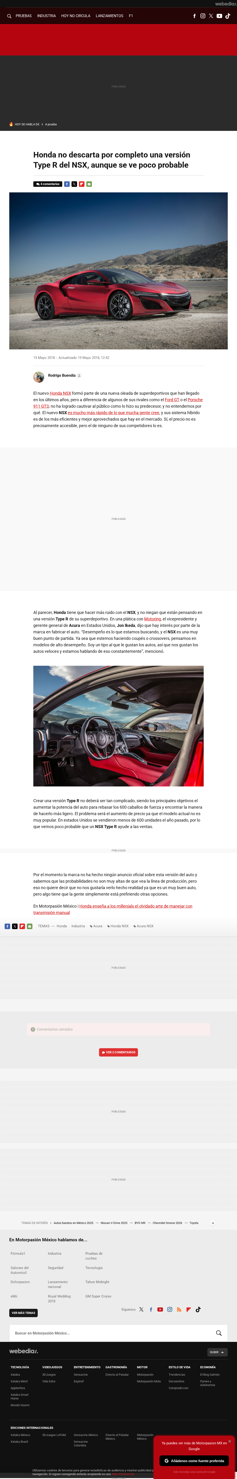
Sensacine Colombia (81, 1443)
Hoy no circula (75, 16)
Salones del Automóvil (20, 1270)
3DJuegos (49, 1374)
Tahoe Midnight (97, 1282)
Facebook (194, 16)
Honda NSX (60, 393)
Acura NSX (145, 926)
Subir (214, 1352)
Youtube (219, 16)
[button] (64, 376)
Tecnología (94, 1268)
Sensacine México (86, 1435)
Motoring (152, 618)
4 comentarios (50, 184)
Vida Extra (48, 1381)
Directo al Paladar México (117, 1436)
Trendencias (177, 1374)
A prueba (51, 124)
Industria (46, 16)
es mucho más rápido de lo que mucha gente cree (113, 412)
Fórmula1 (18, 1253)
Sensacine (81, 1374)
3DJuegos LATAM (54, 1435)
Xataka (15, 1374)
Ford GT (172, 399)
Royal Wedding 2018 (59, 1298)
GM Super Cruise (98, 1296)
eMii (14, 1296)
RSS (179, 1309)
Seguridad (55, 1268)
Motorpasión (145, 1374)
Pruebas (24, 16)
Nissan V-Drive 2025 (114, 1223)
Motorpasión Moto (149, 1381)
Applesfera (18, 1388)
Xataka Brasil (19, 1441)
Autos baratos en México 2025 (74, 1223)
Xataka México (20, 1435)
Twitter (211, 16)
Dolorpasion (20, 1282)
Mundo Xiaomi (20, 1405)
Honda (62, 926)
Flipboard (81, 184)
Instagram (203, 16)
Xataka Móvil (19, 1381)
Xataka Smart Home (19, 1396)
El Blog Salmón (210, 1374)
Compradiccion (178, 1388)
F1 (131, 16)
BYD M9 (140, 1223)
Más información (123, 1474)
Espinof (79, 1381)
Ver (120, 1052)
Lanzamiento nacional (58, 1284)
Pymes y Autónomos (207, 1383)
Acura (97, 926)
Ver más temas (23, 1313)
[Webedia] (226, 3)
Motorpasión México (145, 1436)
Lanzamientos (109, 16)
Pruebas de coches (94, 1255)
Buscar (219, 1333)
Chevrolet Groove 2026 (168, 1223)
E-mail (89, 184)
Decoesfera (176, 1381)
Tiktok (228, 16)
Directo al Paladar (117, 1374)
